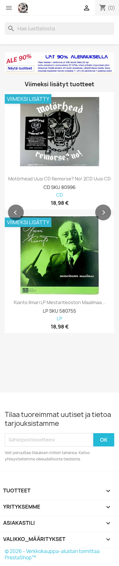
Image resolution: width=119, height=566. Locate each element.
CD (59, 195)
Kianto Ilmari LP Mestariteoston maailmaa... (59, 302)
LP (59, 319)
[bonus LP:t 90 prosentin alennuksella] (59, 63)
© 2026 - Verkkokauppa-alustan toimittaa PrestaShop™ (52, 554)
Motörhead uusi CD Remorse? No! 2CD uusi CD (59, 179)
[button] (16, 212)
